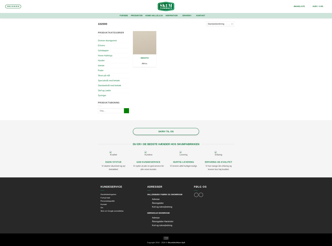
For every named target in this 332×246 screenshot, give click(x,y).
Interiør (101, 65)
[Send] (126, 110)
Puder (100, 70)
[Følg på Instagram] (28, 6)
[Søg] (211, 15)
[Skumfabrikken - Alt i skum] (166, 6)
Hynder (101, 60)
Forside (124, 15)
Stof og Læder (104, 90)
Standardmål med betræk (109, 85)
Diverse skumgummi (107, 40)
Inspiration (172, 15)
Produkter (137, 15)
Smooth (145, 58)
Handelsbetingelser (108, 194)
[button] (320, 6)
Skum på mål (104, 75)
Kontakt (200, 15)
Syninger (102, 95)
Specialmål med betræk (109, 80)
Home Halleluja (154, 15)
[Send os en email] (31, 6)
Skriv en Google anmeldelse (112, 211)
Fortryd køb (105, 198)
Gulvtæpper (103, 50)
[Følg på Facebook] (24, 6)
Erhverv (186, 15)
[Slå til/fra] (149, 199)
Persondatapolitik (108, 201)
